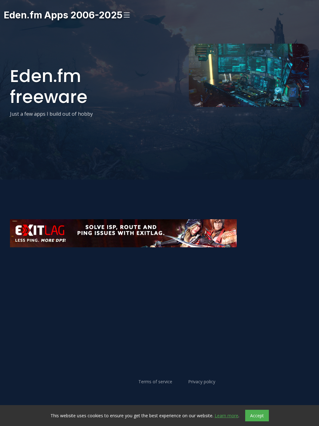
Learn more (226, 416)
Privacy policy (201, 382)
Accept (257, 416)
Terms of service (155, 382)
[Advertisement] (159, 266)
